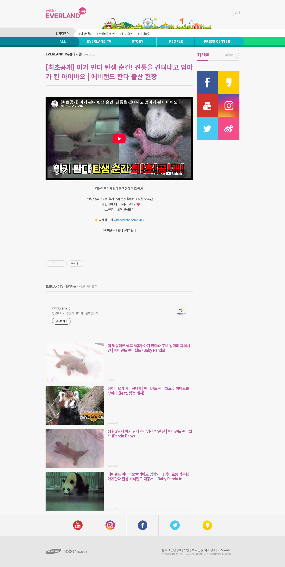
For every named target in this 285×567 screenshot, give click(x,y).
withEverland (61, 308)
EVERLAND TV (99, 41)
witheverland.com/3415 (129, 219)
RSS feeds (224, 550)
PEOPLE (176, 41)
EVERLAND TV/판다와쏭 (64, 53)
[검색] (236, 12)
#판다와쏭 (144, 33)
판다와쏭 (71, 286)
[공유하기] (57, 263)
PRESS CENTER (217, 41)
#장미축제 (126, 33)
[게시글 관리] (62, 263)
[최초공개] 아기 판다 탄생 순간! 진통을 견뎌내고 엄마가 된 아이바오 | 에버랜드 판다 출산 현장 (119, 71)
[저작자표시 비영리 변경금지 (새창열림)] (88, 263)
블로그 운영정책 (171, 550)
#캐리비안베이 (106, 33)
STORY (137, 41)
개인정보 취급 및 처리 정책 (199, 550)
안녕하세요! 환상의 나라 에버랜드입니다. (75, 313)
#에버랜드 (85, 33)
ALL (63, 41)
